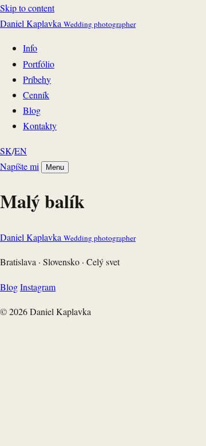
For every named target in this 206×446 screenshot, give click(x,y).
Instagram (38, 287)
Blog (32, 110)
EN (20, 151)
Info (30, 48)
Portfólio (38, 64)
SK (6, 151)
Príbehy (37, 79)
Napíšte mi (19, 166)
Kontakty (40, 126)
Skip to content (27, 8)
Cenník (36, 95)
